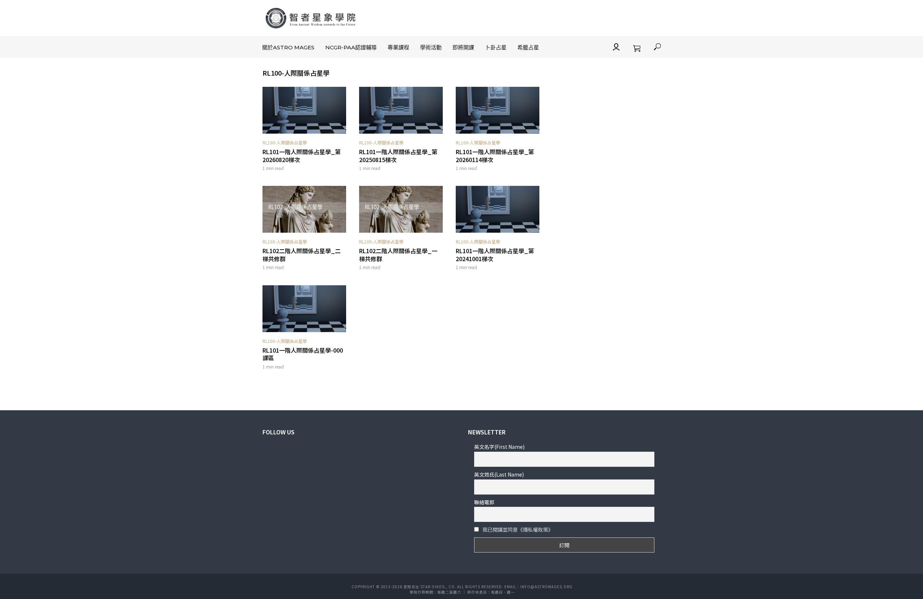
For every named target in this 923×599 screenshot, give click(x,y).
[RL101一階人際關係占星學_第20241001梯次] (497, 209)
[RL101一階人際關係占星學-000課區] (304, 308)
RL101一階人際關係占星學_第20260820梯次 (301, 156)
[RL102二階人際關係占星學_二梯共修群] (304, 209)
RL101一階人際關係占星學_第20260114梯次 (495, 156)
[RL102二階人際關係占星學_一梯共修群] (401, 209)
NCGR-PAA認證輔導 (351, 47)
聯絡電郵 (484, 502)
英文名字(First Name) (499, 446)
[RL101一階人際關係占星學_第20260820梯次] (304, 110)
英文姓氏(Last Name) (499, 474)
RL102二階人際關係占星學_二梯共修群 (301, 255)
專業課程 (398, 47)
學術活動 (431, 47)
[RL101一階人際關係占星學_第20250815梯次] (401, 110)
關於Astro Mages (288, 47)
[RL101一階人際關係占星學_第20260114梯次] (497, 110)
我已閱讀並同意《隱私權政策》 (517, 529)
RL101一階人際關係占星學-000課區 (302, 354)
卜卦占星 (496, 47)
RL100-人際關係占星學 (284, 142)
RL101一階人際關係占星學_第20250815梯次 (398, 156)
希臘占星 (528, 47)
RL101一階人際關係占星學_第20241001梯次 (495, 255)
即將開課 (463, 47)
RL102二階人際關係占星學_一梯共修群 (398, 255)
